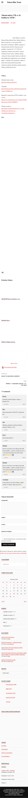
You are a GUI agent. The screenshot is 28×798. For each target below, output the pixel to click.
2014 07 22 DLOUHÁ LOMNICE (10, 376)
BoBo (9, 656)
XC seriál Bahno (5, 756)
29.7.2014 (13, 22)
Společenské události (8, 618)
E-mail (3, 524)
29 (6, 596)
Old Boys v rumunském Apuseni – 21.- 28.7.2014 (16, 384)
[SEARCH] (24, 564)
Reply (24, 404)
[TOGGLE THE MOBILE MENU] (2, 2)
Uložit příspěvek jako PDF (10, 367)
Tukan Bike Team (14, 2)
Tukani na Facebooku (6, 752)
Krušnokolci (4, 749)
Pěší (4, 622)
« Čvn (2, 601)
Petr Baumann (11, 644)
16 (10, 590)
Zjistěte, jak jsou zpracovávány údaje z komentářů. (13, 553)
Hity (8, 770)
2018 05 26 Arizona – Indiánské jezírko (11, 642)
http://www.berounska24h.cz (9, 82)
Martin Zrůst (5, 22)
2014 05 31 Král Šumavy (7, 637)
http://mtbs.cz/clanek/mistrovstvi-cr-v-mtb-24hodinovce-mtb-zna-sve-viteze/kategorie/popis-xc (12, 111)
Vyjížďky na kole (7, 611)
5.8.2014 (6, 487)
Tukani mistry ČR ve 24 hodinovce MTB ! (11, 16)
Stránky (4, 770)
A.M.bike (3, 745)
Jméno (3, 517)
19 (21, 590)
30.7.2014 (6, 417)
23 (10, 593)
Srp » (25, 601)
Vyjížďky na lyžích (8, 615)
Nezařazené (6, 626)
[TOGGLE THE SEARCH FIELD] (26, 2)
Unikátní (12, 770)
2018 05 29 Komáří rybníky (8, 660)
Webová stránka (6, 531)
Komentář (5, 500)
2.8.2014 (6, 440)
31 (14, 596)
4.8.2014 (6, 457)
